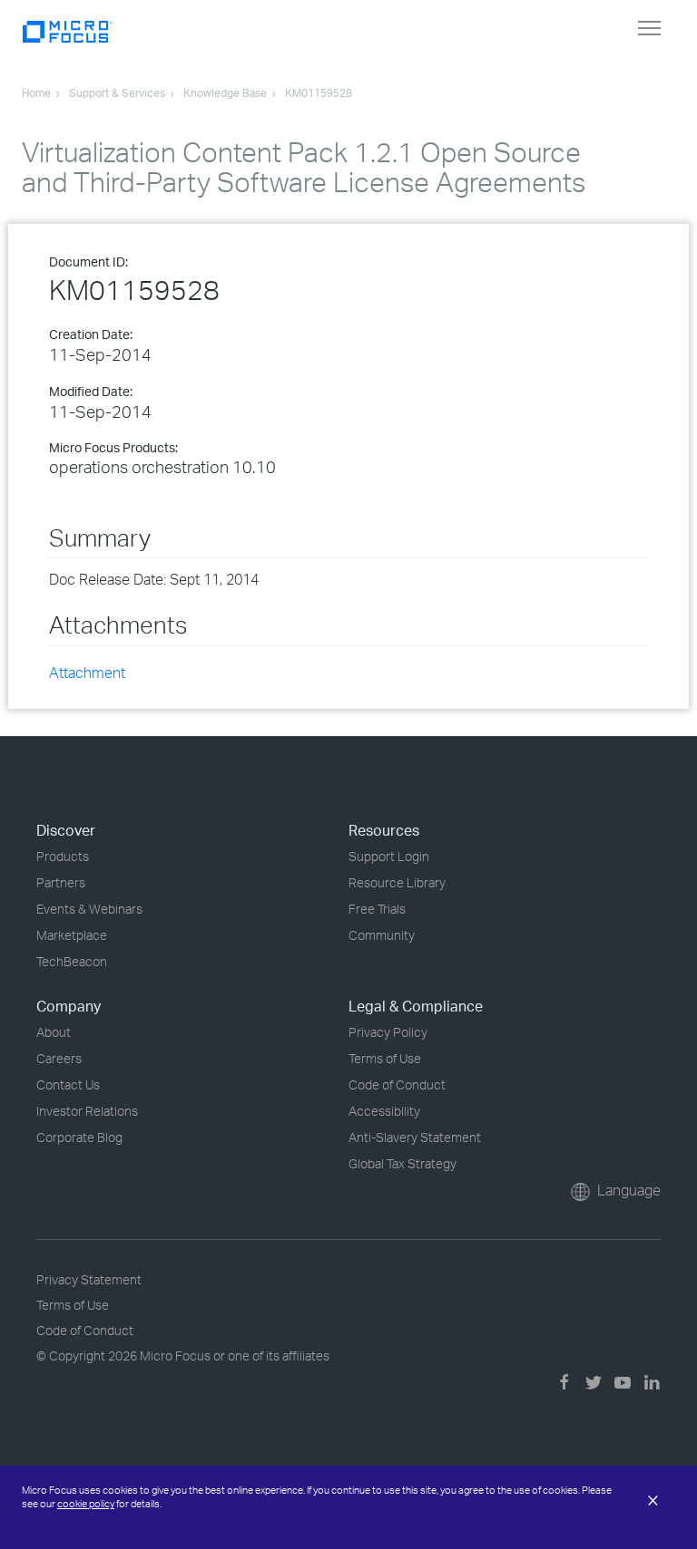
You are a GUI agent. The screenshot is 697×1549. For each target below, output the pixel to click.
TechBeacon (71, 961)
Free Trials (377, 908)
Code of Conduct (397, 1084)
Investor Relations (87, 1110)
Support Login (388, 856)
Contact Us (68, 1084)
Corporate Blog (79, 1137)
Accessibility (384, 1110)
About (53, 1032)
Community (381, 935)
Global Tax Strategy (402, 1163)
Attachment (87, 672)
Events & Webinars (89, 908)
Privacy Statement (89, 1279)
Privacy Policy (387, 1032)
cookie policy (85, 1503)
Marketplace (71, 935)
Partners (60, 882)
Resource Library (397, 882)
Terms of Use (384, 1058)
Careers (59, 1058)
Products (62, 856)
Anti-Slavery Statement (414, 1137)
